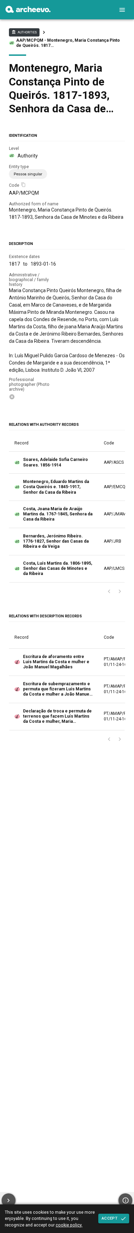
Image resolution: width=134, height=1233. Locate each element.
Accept (110, 1218)
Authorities (24, 32)
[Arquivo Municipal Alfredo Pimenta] (28, 11)
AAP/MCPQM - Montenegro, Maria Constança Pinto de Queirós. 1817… (68, 43)
